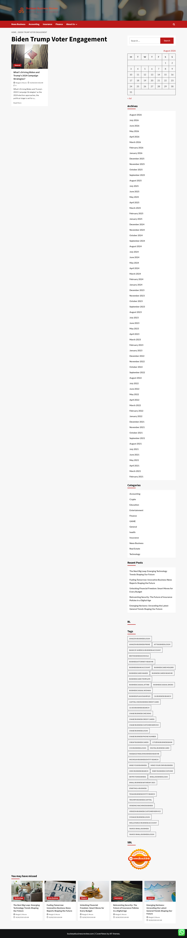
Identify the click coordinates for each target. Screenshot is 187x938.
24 (131, 86)
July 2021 (134, 449)
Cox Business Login (137, 748)
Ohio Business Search (138, 771)
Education (134, 505)
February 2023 (136, 345)
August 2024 (136, 246)
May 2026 (134, 131)
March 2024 (135, 273)
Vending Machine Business (141, 806)
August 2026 (136, 114)
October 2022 (136, 367)
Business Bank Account (139, 667)
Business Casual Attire (139, 685)
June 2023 (134, 323)
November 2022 (137, 361)
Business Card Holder (164, 667)
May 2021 (134, 460)
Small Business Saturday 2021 (142, 782)
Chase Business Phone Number (142, 736)
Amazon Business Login (139, 639)
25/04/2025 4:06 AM (36, 83)
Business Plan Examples (139, 696)
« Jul (129, 98)
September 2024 (137, 241)
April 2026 (134, 136)
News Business (18, 24)
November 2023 (137, 295)
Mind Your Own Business (162, 765)
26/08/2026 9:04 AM (122, 917)
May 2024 (134, 262)
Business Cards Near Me (162, 673)
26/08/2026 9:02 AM (155, 920)
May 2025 (134, 197)
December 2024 (137, 224)
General (17, 65)
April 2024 (134, 268)
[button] (174, 24)
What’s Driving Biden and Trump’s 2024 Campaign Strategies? (26, 76)
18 (138, 80)
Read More (17, 103)
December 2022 (137, 356)
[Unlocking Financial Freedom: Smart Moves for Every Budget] (93, 891)
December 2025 (137, 158)
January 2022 (136, 416)
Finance (59, 24)
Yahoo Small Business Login (141, 834)
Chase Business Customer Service (144, 725)
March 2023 (135, 339)
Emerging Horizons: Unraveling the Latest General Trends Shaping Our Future (149, 607)
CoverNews (100, 933)
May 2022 (134, 394)
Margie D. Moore (21, 83)
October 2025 (136, 169)
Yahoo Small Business (139, 829)
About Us (70, 24)
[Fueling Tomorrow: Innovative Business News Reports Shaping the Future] (60, 891)
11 (138, 74)
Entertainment (136, 510)
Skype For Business (137, 777)
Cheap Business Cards (138, 742)
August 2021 (136, 443)
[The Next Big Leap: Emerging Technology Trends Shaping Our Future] (27, 891)
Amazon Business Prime (139, 644)
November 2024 (137, 230)
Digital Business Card (159, 748)
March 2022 (135, 405)
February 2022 (136, 411)
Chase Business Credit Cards (141, 719)
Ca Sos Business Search (139, 708)
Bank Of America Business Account (145, 650)
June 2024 (134, 257)
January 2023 (136, 350)
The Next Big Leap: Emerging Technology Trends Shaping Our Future (148, 573)
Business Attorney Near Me (141, 662)
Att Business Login (162, 644)
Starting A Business (137, 788)
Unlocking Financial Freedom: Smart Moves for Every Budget (151, 590)
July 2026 (134, 120)
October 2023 (136, 301)
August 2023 (136, 312)
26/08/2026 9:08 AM (55, 917)
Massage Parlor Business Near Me (144, 754)
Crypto (133, 499)
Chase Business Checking (140, 713)
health (133, 532)
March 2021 (135, 471)
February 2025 (136, 213)
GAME (133, 521)
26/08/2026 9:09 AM (22, 917)
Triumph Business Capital (140, 800)
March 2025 (135, 208)
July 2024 (134, 252)
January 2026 (136, 153)
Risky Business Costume (162, 771)
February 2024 (136, 279)
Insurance (47, 24)
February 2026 (136, 147)
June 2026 (134, 125)
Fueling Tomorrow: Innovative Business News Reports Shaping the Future (151, 581)
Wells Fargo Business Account (143, 823)
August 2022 (136, 378)
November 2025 (137, 164)
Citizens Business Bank (162, 742)
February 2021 (136, 476)
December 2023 (137, 290)
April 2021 (134, 465)
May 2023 (134, 328)
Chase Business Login (138, 731)
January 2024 (136, 284)
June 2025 (134, 191)
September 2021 (137, 438)
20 (152, 80)
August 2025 (136, 180)
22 (165, 80)
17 (131, 80)
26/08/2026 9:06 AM (88, 917)
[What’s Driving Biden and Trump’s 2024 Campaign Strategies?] (29, 56)
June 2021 (134, 454)
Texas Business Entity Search (142, 794)
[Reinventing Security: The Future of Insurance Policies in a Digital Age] (126, 891)
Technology (135, 554)
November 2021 (137, 427)
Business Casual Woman (140, 690)
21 (158, 80)
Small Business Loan (159, 777)
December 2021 (137, 421)
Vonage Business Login (139, 817)
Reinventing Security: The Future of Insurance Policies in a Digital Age (151, 599)
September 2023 (137, 306)
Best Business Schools (139, 656)
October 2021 (136, 432)
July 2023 (134, 317)
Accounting (34, 24)
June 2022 (134, 389)
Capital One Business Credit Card (144, 702)
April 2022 (134, 400)
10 (131, 74)
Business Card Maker (138, 673)
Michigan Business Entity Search (143, 759)
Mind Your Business (138, 765)
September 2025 (137, 175)
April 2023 (134, 334)
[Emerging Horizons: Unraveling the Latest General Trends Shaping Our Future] (160, 891)
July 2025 (134, 186)
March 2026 (135, 142)
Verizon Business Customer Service (145, 811)
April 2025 (134, 202)
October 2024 (136, 235)
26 (145, 86)
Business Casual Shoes (163, 685)
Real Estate (135, 548)
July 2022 (134, 383)
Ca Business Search (162, 696)
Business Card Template (139, 679)
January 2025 (136, 219)
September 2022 (137, 372)
